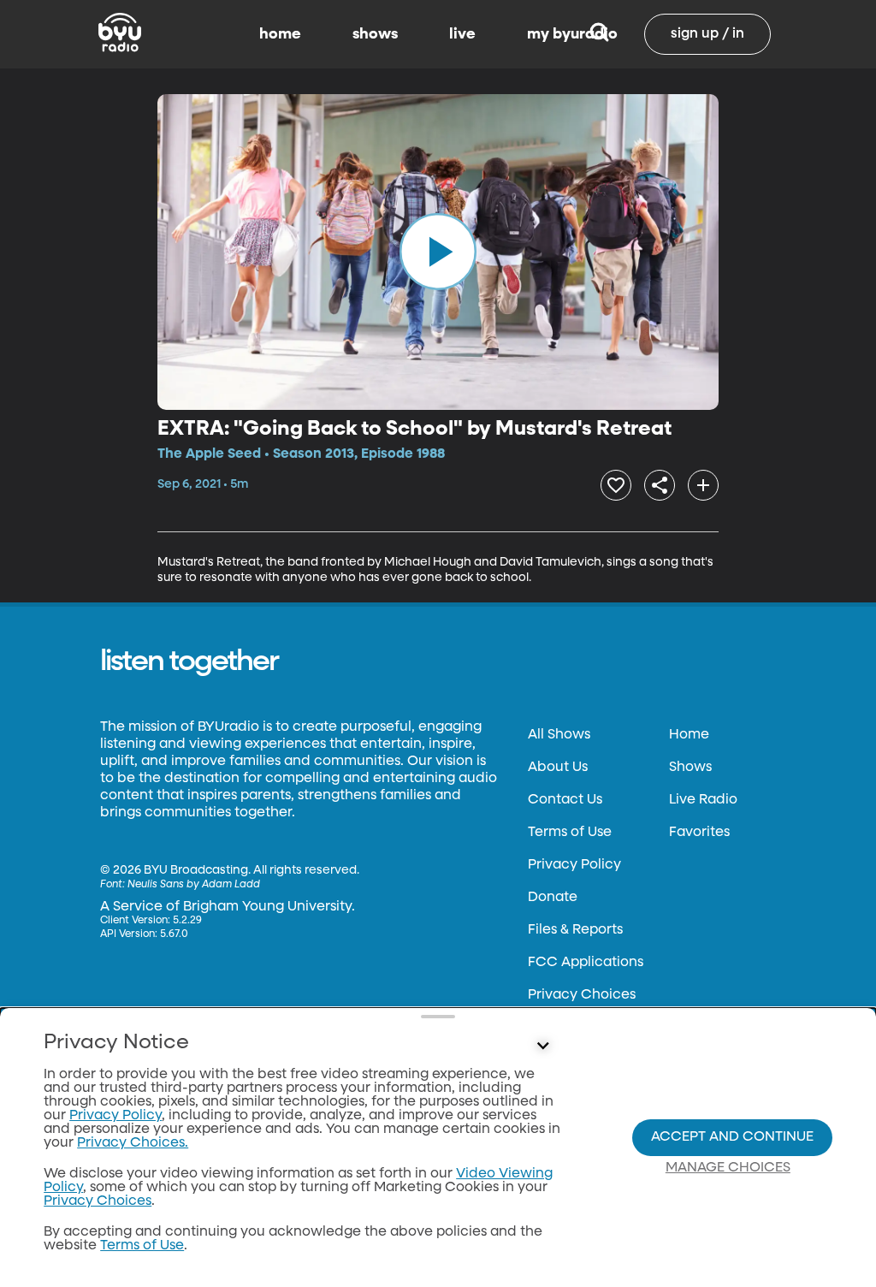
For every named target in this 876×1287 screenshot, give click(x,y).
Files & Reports (575, 930)
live (462, 34)
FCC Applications (585, 963)
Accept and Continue (732, 1137)
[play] (438, 251)
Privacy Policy (574, 865)
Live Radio (703, 800)
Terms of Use (570, 832)
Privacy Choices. (132, 1143)
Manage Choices (728, 1168)
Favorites (699, 832)
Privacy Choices (582, 995)
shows (375, 34)
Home (689, 735)
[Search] (599, 34)
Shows (690, 767)
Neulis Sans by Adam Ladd (193, 885)
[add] (703, 485)
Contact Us (565, 800)
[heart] (616, 485)
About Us (558, 767)
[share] (659, 485)
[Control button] (542, 1046)
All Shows (559, 735)
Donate (552, 897)
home (280, 34)
